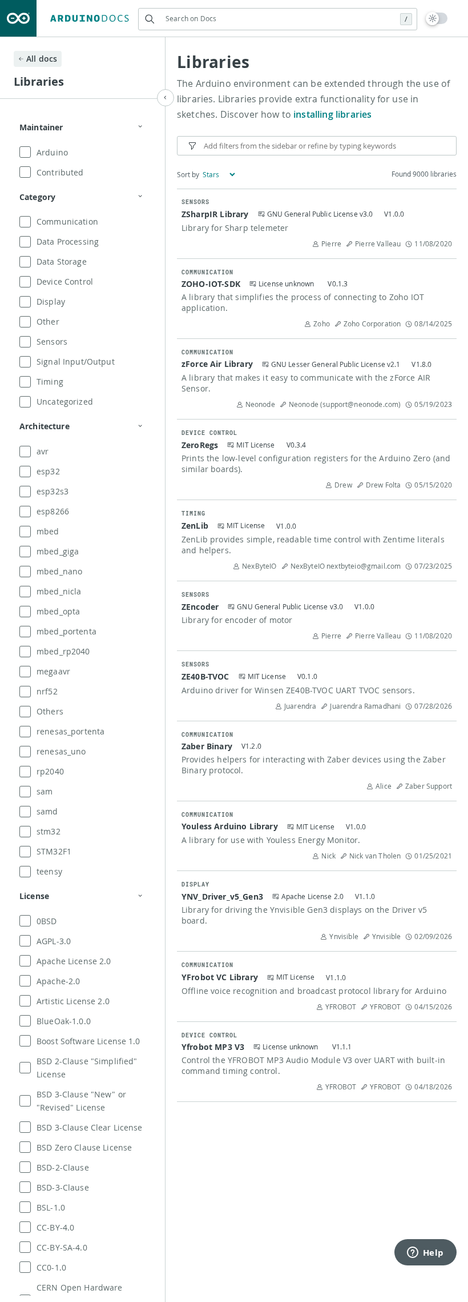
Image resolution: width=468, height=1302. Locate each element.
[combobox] (277, 18)
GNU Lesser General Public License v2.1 (336, 364)
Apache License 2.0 (312, 896)
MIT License (255, 444)
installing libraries (332, 114)
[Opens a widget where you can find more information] (425, 1253)
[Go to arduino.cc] (18, 18)
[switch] (436, 18)
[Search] (149, 19)
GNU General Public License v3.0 (320, 213)
